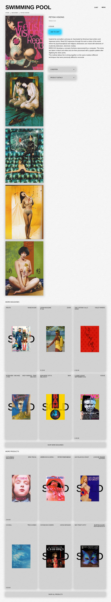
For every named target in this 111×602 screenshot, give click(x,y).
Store (7, 12)
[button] (96, 7)
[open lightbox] (24, 43)
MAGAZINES (15, 12)
